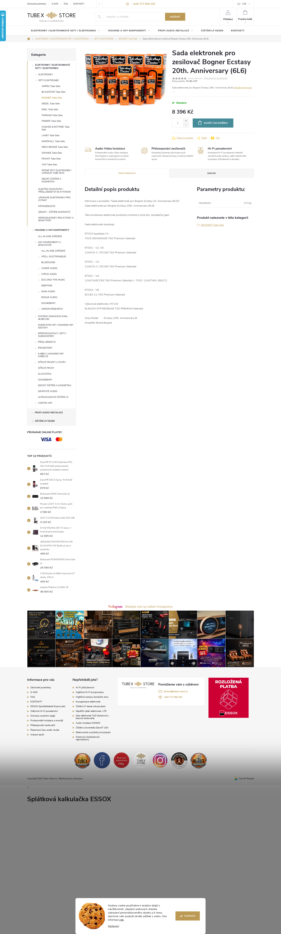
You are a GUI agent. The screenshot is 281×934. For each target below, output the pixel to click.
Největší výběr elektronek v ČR (91, 711)
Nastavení (113, 926)
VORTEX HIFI (45, 403)
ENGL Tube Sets (50, 109)
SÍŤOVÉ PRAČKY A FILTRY (52, 362)
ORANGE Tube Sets (52, 152)
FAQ (66, 3)
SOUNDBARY (48, 303)
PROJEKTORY (45, 347)
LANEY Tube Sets (51, 135)
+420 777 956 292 (172, 697)
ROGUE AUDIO (49, 297)
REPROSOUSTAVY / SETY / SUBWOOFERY (52, 335)
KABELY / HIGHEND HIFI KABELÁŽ (51, 355)
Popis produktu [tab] (127, 173)
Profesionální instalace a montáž (46, 720)
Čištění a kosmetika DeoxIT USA (92, 727)
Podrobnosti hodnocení (215, 78)
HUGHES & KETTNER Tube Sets (55, 128)
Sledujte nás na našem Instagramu (149, 607)
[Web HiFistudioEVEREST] (179, 760)
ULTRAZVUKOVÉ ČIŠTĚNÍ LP (53, 397)
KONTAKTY (78, 3)
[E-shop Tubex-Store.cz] (141, 760)
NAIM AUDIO (48, 291)
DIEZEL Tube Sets (51, 103)
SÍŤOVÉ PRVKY (46, 368)
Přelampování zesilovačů (42, 725)
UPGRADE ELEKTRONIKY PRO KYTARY (54, 199)
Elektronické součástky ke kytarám (93, 732)
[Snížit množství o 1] (186, 125)
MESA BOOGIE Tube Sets (55, 147)
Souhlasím (189, 916)
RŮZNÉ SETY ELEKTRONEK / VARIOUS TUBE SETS (57, 172)
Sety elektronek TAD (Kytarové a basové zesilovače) (92, 717)
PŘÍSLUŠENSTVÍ (47, 342)
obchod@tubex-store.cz (175, 691)
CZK (244, 3)
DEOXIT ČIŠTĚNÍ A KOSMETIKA (51, 180)
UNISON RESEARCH (52, 308)
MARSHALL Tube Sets (53, 141)
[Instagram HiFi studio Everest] (160, 760)
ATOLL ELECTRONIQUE (53, 256)
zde (121, 919)
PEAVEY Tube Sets (51, 158)
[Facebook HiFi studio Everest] (102, 760)
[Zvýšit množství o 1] (186, 121)
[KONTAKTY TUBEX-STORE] (82, 760)
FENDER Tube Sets (51, 121)
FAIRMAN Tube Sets (52, 115)
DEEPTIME (46, 285)
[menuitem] (65, 31)
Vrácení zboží (37, 734)
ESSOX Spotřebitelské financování (47, 706)
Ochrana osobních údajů (42, 715)
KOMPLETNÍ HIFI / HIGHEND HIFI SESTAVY (55, 326)
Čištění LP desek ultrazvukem (91, 706)
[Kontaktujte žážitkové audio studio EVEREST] (199, 760)
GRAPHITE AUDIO (47, 391)
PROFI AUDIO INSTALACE (49, 412)
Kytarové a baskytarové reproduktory (87, 738)
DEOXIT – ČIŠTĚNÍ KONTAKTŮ (54, 212)
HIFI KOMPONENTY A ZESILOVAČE (49, 244)
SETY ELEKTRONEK (48, 80)
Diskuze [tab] (211, 173)
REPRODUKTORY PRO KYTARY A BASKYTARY (56, 219)
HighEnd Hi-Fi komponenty (90, 692)
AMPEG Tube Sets (51, 86)
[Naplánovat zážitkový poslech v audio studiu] (121, 760)
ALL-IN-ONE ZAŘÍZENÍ (50, 236)
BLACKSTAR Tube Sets (54, 91)
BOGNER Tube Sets (52, 97)
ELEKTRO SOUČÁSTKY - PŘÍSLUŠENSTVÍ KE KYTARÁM (54, 190)
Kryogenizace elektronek (88, 701)
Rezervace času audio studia (44, 730)
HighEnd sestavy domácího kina (92, 697)
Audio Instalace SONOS (88, 723)
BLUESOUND (48, 262)
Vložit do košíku (216, 123)
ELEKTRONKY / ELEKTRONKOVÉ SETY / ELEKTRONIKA (52, 66)
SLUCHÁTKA (45, 373)
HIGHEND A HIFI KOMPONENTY (52, 230)
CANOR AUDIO (49, 268)
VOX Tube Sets (49, 164)
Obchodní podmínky (36, 3)
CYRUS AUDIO (49, 274)
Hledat (175, 17)
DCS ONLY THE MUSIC (53, 279)
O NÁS (55, 3)
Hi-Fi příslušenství (85, 687)
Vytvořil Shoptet (246, 778)
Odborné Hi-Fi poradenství (44, 711)
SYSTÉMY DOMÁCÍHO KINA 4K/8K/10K (52, 318)
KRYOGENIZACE (46, 206)
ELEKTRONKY (45, 74)
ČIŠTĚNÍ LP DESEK (45, 421)
